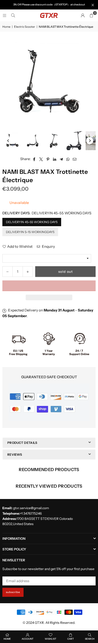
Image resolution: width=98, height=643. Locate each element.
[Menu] (4, 15)
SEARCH (89, 638)
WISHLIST (50, 638)
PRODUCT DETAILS (22, 443)
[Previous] (8, 140)
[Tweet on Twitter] (41, 159)
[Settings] (82, 15)
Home (6, 26)
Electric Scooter (24, 26)
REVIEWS (14, 454)
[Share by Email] (75, 159)
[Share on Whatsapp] (68, 159)
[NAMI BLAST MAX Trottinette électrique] (12, 140)
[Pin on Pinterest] (48, 159)
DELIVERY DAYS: (46, 213)
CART (70, 638)
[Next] (89, 140)
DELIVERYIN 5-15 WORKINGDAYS (30, 232)
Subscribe (13, 592)
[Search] (13, 15)
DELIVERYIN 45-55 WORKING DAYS (32, 222)
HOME (7, 638)
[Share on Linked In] (54, 159)
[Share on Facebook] (34, 159)
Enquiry (48, 246)
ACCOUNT (28, 638)
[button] (49, 285)
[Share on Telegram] (61, 159)
